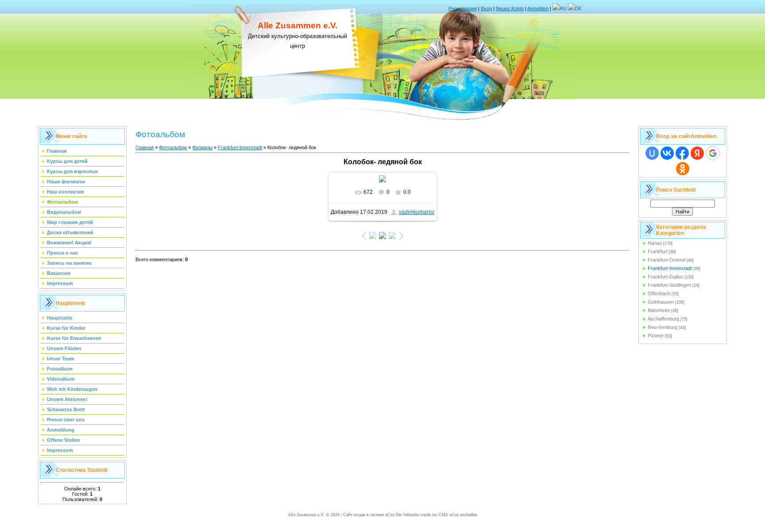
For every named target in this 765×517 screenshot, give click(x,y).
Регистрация (462, 8)
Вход (486, 8)
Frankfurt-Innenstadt (240, 147)
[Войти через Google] (713, 153)
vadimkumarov (416, 212)
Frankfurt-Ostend (666, 259)
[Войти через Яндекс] (697, 153)
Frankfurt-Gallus (665, 276)
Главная (144, 147)
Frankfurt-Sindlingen (669, 285)
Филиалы (202, 147)
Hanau (655, 243)
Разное (656, 335)
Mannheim (659, 310)
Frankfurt (658, 251)
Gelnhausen (661, 302)
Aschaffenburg (663, 318)
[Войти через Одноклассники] (682, 168)
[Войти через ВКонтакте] (667, 153)
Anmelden (538, 8)
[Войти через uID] (652, 153)
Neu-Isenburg (662, 327)
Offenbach (659, 293)
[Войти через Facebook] (682, 153)
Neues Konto (510, 8)
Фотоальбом (173, 147)
